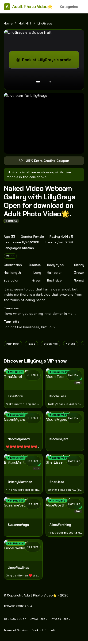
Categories (69, 6)
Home (8, 23)
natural (71, 344)
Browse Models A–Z (18, 606)
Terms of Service (16, 630)
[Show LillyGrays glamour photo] (50, 82)
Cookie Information (44, 630)
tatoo (31, 344)
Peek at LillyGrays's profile (50, 61)
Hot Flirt (25, 23)
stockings (50, 344)
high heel (12, 344)
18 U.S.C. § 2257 (15, 619)
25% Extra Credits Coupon (51, 162)
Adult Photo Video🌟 (29, 6)
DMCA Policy (38, 619)
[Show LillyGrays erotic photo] (38, 82)
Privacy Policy (60, 619)
